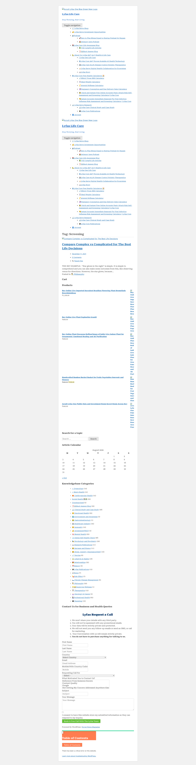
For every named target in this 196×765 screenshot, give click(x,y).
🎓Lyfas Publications (80, 569)
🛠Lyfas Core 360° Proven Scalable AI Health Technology (102, 61)
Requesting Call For (71, 673)
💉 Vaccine (76, 555)
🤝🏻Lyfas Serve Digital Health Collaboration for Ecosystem (102, 68)
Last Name (67, 648)
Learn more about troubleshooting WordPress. (79, 756)
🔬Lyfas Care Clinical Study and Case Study (96, 107)
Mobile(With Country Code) (75, 666)
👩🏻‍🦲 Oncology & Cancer (81, 594)
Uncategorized (78, 503)
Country (66, 655)
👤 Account (76, 115)
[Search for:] (75, 439)
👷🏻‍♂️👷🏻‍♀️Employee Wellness (82, 587)
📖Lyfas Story (84, 72)
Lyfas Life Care (71, 14)
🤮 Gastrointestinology (81, 520)
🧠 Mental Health (79, 534)
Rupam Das (78, 261)
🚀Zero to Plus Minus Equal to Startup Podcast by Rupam (102, 38)
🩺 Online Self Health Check (83, 538)
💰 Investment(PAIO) (80, 531)
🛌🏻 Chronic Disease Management (85, 580)
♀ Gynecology (77, 488)
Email (64, 660)
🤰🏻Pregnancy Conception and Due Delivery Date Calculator (103, 89)
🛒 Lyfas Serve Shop (80, 28)
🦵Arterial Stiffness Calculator (91, 85)
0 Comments (76, 257)
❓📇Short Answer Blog (88, 51)
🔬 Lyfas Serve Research (82, 105)
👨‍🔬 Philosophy (77, 274)
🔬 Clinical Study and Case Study (85, 510)
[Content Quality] (85, 683)
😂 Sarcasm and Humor (81, 548)
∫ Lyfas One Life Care (87, 58)
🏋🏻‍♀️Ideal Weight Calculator (89, 82)
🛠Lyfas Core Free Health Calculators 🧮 (88, 76)
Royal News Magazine (91, 727)
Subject (65, 691)
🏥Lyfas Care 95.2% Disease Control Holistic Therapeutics (102, 65)
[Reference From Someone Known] (85, 681)
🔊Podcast (76, 36)
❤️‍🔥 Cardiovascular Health (82, 496)
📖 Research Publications (82, 545)
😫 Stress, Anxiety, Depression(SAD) (86, 552)
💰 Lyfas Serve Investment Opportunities (88, 32)
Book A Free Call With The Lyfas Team (81, 721)
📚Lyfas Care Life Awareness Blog (85, 45)
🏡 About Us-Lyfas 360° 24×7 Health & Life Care (91, 55)
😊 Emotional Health (80, 513)
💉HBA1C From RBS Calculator (91, 78)
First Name (67, 642)
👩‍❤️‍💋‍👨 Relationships (79, 562)
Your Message (68, 697)
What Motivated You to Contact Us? (78, 678)
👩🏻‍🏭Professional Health (81, 597)
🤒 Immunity (77, 527)
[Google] (85, 685)
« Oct (64, 478)
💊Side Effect (77, 576)
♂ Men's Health (78, 492)
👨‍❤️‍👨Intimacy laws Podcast (89, 42)
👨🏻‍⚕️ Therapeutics (78, 590)
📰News (75, 573)
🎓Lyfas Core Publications (89, 111)
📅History (76, 566)
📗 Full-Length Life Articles (90, 48)
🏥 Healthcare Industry (81, 524)
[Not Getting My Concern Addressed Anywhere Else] (85, 688)
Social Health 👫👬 (79, 499)
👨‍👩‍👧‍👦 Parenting (77, 601)
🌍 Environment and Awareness (85, 517)
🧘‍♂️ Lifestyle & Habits (80, 559)
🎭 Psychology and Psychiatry (84, 541)
